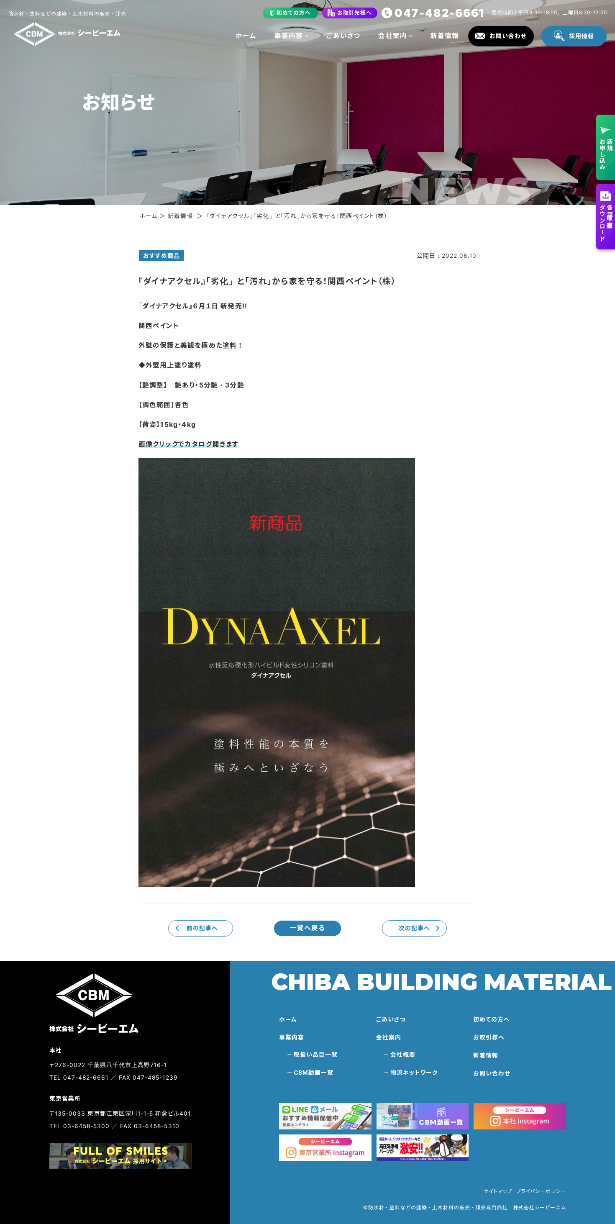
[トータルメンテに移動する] (423, 1147)
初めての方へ (491, 1019)
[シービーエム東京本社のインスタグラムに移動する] (325, 1147)
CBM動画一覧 (313, 1072)
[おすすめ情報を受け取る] (325, 1116)
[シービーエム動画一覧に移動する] (423, 1116)
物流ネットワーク (414, 1072)
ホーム (246, 36)
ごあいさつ (343, 36)
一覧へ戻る (307, 928)
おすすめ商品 (161, 255)
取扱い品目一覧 (315, 1054)
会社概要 (402, 1054)
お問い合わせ (491, 1073)
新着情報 (444, 36)
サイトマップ (498, 1191)
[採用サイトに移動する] (120, 1156)
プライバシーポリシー (541, 1191)
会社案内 (392, 36)
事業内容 (288, 36)
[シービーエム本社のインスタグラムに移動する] (520, 1116)
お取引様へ (489, 1037)
